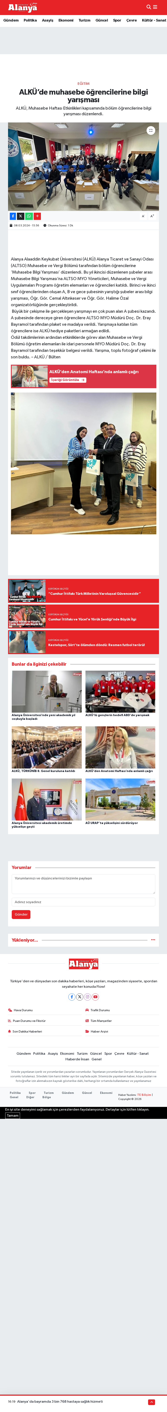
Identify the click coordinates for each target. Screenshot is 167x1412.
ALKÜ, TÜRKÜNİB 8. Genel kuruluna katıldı (43, 771)
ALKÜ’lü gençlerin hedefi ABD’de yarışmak (117, 715)
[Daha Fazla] (37, 216)
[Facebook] (71, 997)
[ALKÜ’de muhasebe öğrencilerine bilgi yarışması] (83, 166)
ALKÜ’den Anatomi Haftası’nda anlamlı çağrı (119, 771)
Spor (117, 20)
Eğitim (84, 84)
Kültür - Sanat (154, 20)
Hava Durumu (23, 1010)
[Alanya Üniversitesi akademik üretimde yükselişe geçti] (47, 799)
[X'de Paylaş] (20, 216)
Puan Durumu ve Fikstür (29, 1021)
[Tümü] (153, 940)
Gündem (10, 20)
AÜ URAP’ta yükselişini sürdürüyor (111, 823)
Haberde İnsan (77, 1059)
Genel (97, 1059)
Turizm (84, 20)
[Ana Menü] (155, 7)
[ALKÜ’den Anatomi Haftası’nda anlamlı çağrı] (120, 747)
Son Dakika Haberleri (27, 1031)
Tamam (12, 1116)
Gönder (21, 914)
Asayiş (47, 20)
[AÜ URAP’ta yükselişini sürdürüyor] (120, 799)
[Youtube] (95, 997)
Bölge (46, 1097)
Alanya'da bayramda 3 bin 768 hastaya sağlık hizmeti (60, 1402)
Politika (30, 20)
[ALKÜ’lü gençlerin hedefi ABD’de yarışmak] (120, 691)
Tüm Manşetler (101, 1021)
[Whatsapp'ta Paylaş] (29, 216)
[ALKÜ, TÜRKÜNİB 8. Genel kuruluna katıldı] (47, 747)
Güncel (101, 20)
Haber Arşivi (99, 1031)
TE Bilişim (144, 1095)
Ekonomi (65, 20)
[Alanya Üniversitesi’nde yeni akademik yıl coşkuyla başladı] (47, 691)
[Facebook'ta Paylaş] (13, 216)
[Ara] (149, 7)
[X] (79, 997)
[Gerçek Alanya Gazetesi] (22, 7)
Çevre (131, 20)
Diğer (30, 1097)
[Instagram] (87, 997)
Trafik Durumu (100, 1010)
